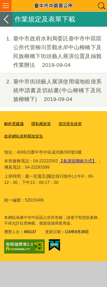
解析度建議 (14, 123)
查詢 (101, 5)
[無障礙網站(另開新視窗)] (24, 246)
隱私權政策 (41, 123)
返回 (6, 19)
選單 (5, 5)
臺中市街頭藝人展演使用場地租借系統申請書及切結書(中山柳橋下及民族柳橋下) (54, 90)
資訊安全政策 (70, 123)
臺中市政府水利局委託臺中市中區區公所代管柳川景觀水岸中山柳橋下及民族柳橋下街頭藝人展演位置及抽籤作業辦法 (54, 51)
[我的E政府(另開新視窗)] (54, 245)
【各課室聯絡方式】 (77, 161)
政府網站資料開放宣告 (23, 136)
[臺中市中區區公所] (53, 5)
